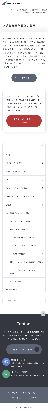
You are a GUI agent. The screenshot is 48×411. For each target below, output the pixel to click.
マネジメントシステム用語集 (19, 221)
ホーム (10, 10)
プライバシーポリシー (31, 393)
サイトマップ (12, 393)
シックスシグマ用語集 (17, 254)
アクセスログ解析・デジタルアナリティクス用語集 (25, 271)
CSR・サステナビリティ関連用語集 (22, 237)
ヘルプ (31, 398)
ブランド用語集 (25, 12)
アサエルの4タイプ (36, 38)
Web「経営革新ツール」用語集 (37, 10)
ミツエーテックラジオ (15, 163)
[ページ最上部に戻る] (43, 313)
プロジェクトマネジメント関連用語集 (23, 245)
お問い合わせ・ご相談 (22, 349)
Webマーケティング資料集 (16, 188)
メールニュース (12, 179)
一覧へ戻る (24, 77)
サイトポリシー (17, 398)
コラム (8, 146)
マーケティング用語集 (17, 229)
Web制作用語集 (11, 289)
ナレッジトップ (12, 300)
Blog (8, 154)
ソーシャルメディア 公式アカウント (20, 196)
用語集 (24, 10)
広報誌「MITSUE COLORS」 (17, 171)
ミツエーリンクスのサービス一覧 (24, 121)
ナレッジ (17, 10)
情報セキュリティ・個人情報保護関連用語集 (25, 262)
